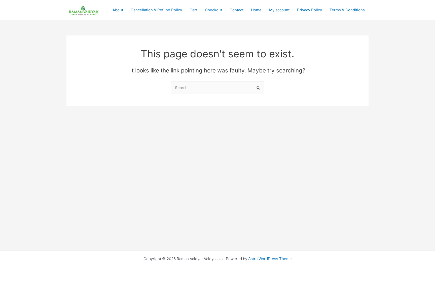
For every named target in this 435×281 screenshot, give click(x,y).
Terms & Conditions (347, 10)
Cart (193, 10)
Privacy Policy (309, 10)
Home (256, 10)
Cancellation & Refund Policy (156, 10)
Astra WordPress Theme (270, 258)
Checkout (213, 10)
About (118, 10)
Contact (236, 10)
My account (279, 10)
